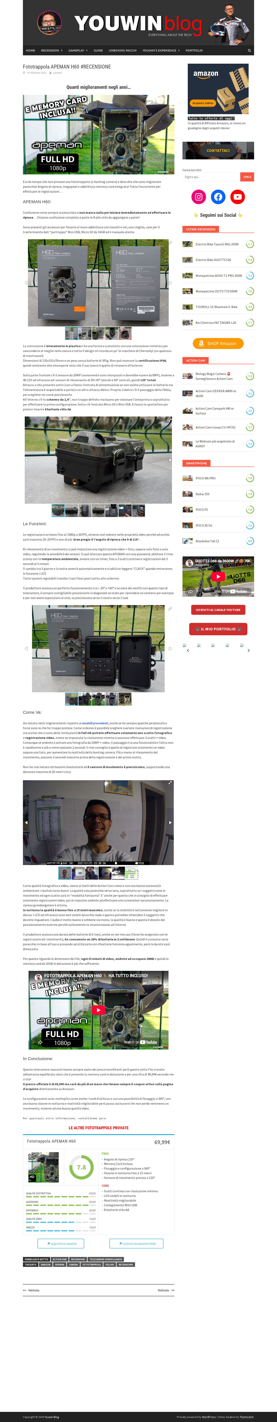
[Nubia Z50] (188, 494)
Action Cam (60, 1259)
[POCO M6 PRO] (188, 478)
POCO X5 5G (204, 525)
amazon (45, 1264)
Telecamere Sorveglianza (106, 1259)
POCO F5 (202, 510)
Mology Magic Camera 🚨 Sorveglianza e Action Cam (214, 376)
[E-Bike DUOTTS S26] (188, 260)
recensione (126, 1264)
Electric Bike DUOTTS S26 (213, 260)
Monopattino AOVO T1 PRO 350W (219, 276)
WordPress (209, 1417)
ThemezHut (246, 1417)
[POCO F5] (188, 509)
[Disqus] (98, 1352)
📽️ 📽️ (218, 628)
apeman (59, 1264)
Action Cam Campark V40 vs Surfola (215, 410)
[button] (170, 243)
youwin (57, 72)
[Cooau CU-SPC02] (188, 427)
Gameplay (76, 50)
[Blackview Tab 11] (188, 541)
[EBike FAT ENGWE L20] (188, 322)
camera (73, 1264)
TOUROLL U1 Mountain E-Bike (216, 307)
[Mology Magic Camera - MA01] (188, 376)
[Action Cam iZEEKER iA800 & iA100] (188, 393)
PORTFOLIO (194, 50)
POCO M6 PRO (206, 478)
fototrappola (92, 1264)
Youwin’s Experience (159, 50)
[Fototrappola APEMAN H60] (43, 1167)
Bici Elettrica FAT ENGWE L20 (216, 323)
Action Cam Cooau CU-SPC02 (215, 427)
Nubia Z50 (202, 494)
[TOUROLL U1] (188, 307)
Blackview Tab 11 (207, 541)
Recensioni (50, 50)
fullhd (109, 1264)
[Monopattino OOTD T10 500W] (188, 291)
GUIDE (98, 50)
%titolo (34, 1290)
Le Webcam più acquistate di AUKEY (215, 443)
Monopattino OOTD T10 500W (216, 291)
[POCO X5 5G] (188, 525)
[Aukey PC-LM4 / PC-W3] (188, 443)
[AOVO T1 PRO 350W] (188, 275)
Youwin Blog (52, 1417)
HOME (30, 50)
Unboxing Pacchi (122, 50)
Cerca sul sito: (192, 170)
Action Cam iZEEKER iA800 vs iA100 (216, 393)
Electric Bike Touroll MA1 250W (217, 244)
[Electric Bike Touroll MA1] (188, 244)
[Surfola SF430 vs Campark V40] (188, 410)
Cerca (247, 177)
